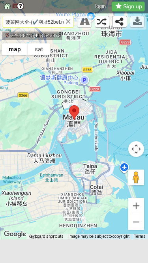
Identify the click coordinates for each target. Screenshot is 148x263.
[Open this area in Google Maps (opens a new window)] (15, 234)
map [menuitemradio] (15, 49)
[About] (20, 7)
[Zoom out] (136, 222)
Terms (140, 236)
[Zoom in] (136, 206)
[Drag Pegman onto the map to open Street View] (136, 177)
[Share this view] (119, 22)
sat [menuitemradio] (39, 49)
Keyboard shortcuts (46, 236)
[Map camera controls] (136, 149)
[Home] (7, 7)
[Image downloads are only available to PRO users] (137, 22)
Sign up (132, 6)
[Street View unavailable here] (84, 22)
